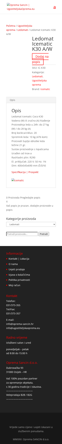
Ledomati (22, 30)
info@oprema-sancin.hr (20, 324)
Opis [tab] (12, 100)
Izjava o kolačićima (19, 274)
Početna (10, 25)
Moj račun (14, 285)
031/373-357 (13, 313)
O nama (13, 264)
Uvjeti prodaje (17, 269)
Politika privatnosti (19, 279)
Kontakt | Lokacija (19, 258)
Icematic (45, 89)
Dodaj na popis (40, 59)
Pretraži (44, 234)
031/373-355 (13, 305)
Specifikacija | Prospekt (25, 172)
